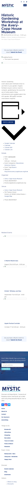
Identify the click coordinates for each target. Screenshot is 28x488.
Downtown (7, 474)
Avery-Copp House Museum (13, 178)
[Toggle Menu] (25, 5)
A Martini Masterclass (11, 260)
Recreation (7, 438)
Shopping (7, 435)
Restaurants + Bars (9, 453)
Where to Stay (12, 482)
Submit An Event (16, 52)
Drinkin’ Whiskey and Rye (12, 291)
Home (3, 408)
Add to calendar (8, 122)
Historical (7, 165)
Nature (13, 165)
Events (3, 37)
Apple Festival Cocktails (12, 323)
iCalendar (7, 145)
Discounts (10, 484)
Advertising (4, 420)
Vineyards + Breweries (10, 456)
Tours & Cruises (8, 440)
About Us (4, 411)
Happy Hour (8, 459)
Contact (3, 414)
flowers (14, 167)
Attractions (7, 432)
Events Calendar (9, 469)
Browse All (7, 429)
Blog (5, 471)
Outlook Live (8, 149)
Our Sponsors (5, 417)
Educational (19, 163)
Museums (7, 446)
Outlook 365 (8, 147)
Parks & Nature (8, 443)
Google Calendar (9, 143)
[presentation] (15, 236)
